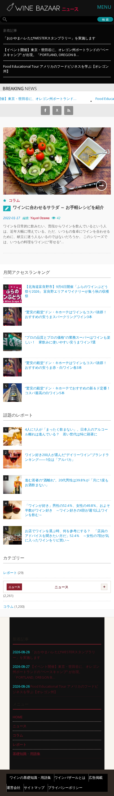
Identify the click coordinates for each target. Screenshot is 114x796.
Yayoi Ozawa (40, 218)
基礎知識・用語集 (26, 753)
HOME (18, 717)
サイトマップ (34, 787)
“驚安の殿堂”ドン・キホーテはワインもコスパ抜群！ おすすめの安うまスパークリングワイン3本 (67, 314)
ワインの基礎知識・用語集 (30, 777)
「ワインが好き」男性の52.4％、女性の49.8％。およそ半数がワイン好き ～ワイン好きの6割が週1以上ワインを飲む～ (67, 510)
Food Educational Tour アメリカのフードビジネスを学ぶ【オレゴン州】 (56, 69)
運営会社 (13, 787)
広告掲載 (96, 777)
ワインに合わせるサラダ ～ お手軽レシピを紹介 (58, 207)
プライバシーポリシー (65, 787)
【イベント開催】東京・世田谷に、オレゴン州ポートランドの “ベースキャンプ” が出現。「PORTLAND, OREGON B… (56, 52)
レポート (10, 572)
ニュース (61, 587)
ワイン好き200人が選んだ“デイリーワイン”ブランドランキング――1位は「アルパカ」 (67, 457)
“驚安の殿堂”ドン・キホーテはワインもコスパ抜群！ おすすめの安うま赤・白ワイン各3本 (67, 365)
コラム (14, 200)
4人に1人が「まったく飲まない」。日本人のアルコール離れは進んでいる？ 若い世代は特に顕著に (66, 431)
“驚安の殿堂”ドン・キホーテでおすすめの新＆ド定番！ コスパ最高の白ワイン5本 (68, 390)
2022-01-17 (11, 218)
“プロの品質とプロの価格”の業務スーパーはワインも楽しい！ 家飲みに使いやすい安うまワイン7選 (67, 339)
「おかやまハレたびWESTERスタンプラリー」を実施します (49, 38)
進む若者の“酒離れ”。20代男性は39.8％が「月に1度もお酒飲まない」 (66, 482)
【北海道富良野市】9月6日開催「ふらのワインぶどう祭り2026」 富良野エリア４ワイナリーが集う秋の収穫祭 (67, 291)
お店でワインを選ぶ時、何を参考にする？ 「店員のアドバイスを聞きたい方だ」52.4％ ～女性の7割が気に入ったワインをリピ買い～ (67, 535)
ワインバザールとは (69, 777)
